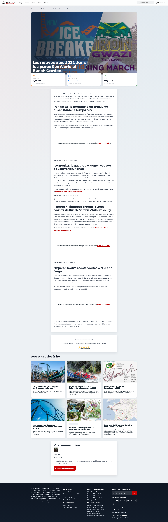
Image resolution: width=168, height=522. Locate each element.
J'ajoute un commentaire (64, 468)
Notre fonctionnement (95, 505)
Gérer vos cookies (103, 143)
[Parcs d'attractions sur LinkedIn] (124, 500)
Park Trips (33, 9)
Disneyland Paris (93, 500)
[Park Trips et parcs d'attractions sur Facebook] (113, 500)
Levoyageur (67, 505)
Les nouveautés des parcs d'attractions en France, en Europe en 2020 (47, 427)
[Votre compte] (160, 3)
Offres (46, 3)
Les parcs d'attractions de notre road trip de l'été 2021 (118, 426)
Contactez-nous (93, 511)
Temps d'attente (68, 492)
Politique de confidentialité (96, 515)
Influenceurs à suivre (119, 512)
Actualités (40, 9)
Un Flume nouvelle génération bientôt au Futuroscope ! (81, 429)
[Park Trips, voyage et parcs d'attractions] (3, 2)
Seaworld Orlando (93, 496)
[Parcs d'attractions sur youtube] (117, 500)
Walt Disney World (93, 492)
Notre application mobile (71, 494)
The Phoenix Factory (70, 507)
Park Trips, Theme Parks (120, 518)
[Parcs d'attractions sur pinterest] (113, 504)
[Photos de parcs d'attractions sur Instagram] (120, 500)
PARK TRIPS (11, 3)
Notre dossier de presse (95, 509)
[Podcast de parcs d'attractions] (127, 500)
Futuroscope (73, 424)
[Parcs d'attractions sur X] (131, 500)
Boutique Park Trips (69, 498)
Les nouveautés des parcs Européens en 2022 (115, 387)
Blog (20, 3)
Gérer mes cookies (93, 513)
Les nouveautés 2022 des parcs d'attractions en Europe (46, 387)
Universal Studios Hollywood (96, 498)
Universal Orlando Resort (95, 494)
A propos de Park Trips (95, 507)
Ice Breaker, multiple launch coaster (68, 192)
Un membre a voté (84, 349)
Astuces (26, 3)
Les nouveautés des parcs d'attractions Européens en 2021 (82, 387)
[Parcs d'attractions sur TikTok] (135, 500)
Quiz (39, 3)
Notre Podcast (68, 500)
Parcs (34, 3)
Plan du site (66, 496)
